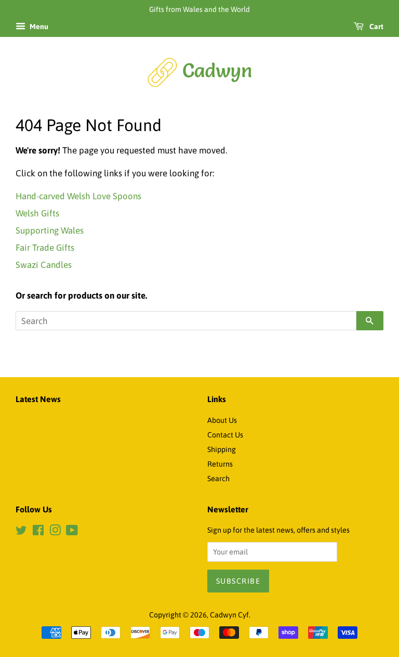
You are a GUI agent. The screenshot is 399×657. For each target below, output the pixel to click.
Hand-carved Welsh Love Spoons (78, 196)
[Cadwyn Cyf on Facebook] (38, 532)
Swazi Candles (44, 265)
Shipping (221, 449)
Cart (375, 26)
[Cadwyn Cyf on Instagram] (55, 532)
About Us (222, 420)
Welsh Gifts (37, 213)
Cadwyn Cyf (229, 615)
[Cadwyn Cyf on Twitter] (21, 532)
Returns (220, 464)
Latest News (38, 399)
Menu (38, 26)
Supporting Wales (50, 230)
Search (218, 478)
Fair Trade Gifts (45, 247)
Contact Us (225, 435)
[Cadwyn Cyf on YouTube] (72, 532)
